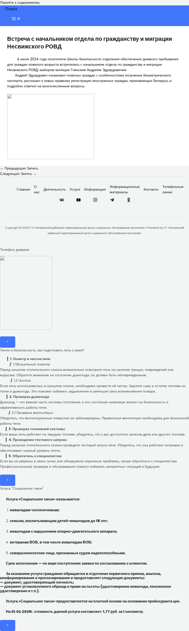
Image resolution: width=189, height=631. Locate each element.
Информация (95, 189)
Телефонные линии (173, 189)
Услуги (75, 189)
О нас (37, 189)
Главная (23, 189)
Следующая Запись (18, 173)
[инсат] (95, 201)
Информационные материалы (125, 189)
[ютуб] (78, 201)
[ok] (128, 201)
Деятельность (55, 189)
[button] (11, 8)
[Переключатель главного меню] (16, 19)
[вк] (62, 201)
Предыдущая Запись (19, 168)
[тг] (112, 201)
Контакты (151, 189)
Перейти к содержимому (20, 2)
